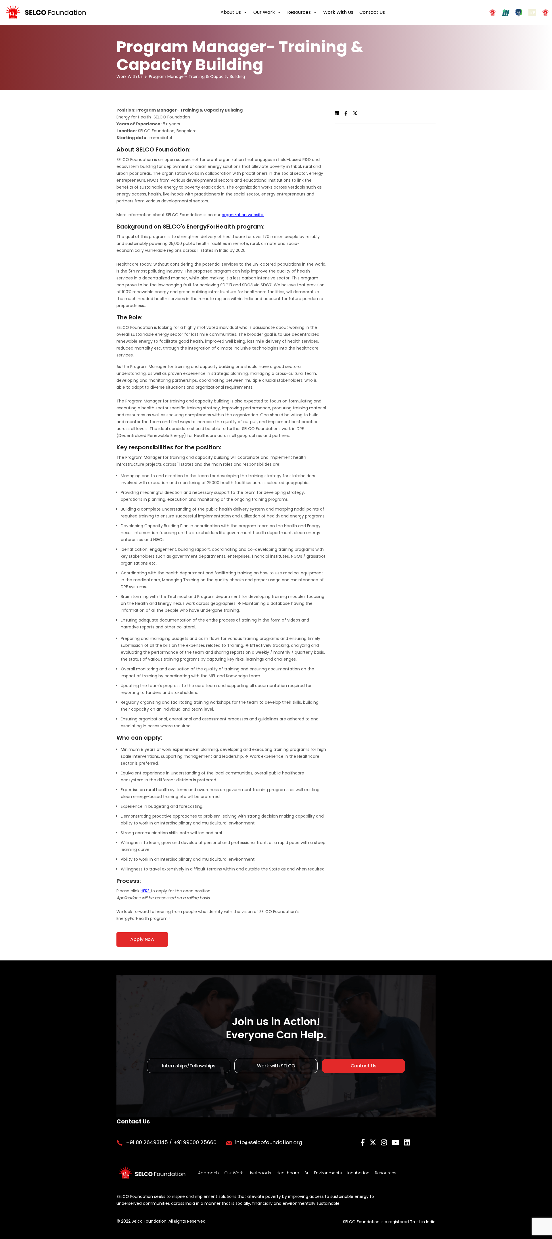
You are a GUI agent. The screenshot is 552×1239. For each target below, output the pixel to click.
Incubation (358, 1173)
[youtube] (396, 1142)
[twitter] (373, 1142)
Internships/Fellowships (188, 1065)
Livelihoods (259, 1173)
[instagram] (385, 1142)
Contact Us (372, 12)
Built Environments (323, 1173)
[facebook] (364, 1142)
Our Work (264, 12)
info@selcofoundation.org (268, 1142)
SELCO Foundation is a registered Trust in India (389, 1222)
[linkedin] (407, 1142)
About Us (231, 12)
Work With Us (338, 12)
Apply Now (142, 939)
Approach (208, 1173)
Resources (299, 12)
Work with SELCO (276, 1065)
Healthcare (288, 1173)
